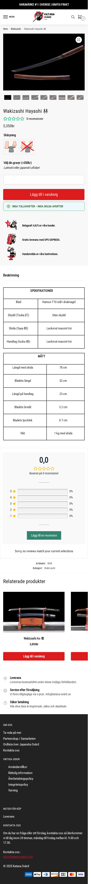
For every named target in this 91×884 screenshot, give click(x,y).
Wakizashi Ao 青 (34, 638)
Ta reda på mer (12, 733)
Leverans (8, 816)
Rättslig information (20, 773)
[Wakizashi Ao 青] (34, 612)
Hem (5, 28)
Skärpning (10, 135)
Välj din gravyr (18, 163)
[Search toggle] (73, 17)
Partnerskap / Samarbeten (19, 739)
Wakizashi (16, 28)
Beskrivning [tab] (11, 275)
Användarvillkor (17, 767)
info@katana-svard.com (18, 857)
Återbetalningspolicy (20, 779)
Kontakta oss (11, 750)
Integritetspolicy (18, 785)
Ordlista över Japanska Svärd (21, 744)
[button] (79, 40)
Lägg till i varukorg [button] (34, 656)
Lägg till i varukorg (44, 194)
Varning (13, 790)
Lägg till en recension (44, 535)
